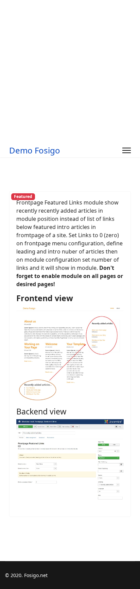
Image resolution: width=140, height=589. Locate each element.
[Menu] (126, 150)
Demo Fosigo (34, 150)
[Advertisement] (70, 70)
